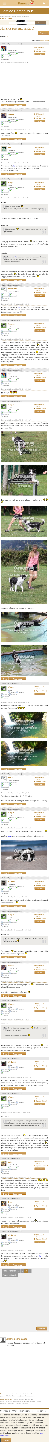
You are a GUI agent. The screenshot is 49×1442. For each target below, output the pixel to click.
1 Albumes (40, 1063)
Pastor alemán (19, 1399)
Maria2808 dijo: (5, 1117)
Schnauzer (31, 1401)
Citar (5, 105)
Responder (43, 33)
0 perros (41, 51)
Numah (11, 114)
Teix (9, 148)
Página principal (5, 16)
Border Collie (26, 16)
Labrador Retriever (22, 1403)
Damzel (42, 40)
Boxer (15, 1401)
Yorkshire (8, 1401)
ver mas (40, 54)
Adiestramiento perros (13, 1396)
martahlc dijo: (5, 934)
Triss (9, 1202)
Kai (14, 166)
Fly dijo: (3, 202)
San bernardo (22, 1401)
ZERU (10, 778)
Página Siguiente (10, 1275)
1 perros (41, 151)
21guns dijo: (4, 225)
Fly (9, 47)
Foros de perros (16, 16)
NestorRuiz (12, 289)
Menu (12, 3)
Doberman (11, 1403)
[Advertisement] (21, 81)
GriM (10, 1162)
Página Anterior (9, 1271)
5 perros (42, 1165)
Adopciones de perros (28, 1396)
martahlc (11, 882)
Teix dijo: (4, 253)
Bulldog (27, 1399)
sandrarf (47, 40)
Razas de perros (12, 1394)
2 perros (41, 118)
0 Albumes (40, 48)
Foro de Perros (24, 1394)
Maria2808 (12, 1062)
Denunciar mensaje (17, 105)
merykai (11, 183)
